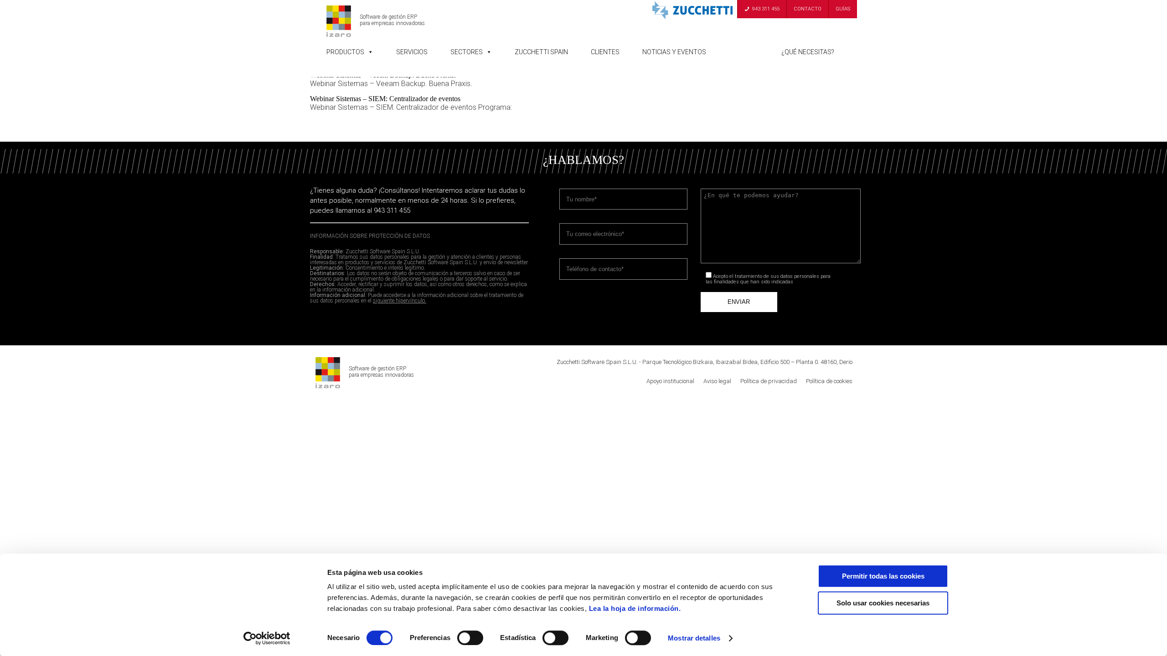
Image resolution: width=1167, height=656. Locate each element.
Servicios (412, 52)
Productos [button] (345, 52)
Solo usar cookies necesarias (883, 603)
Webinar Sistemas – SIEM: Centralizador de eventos (385, 98)
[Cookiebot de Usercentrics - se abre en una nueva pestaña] (267, 638)
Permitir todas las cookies (883, 576)
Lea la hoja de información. (635, 608)
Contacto (807, 9)
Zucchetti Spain (541, 52)
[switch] (470, 637)
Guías (843, 9)
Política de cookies (829, 381)
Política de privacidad (768, 381)
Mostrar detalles (694, 638)
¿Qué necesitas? (807, 52)
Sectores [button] (466, 52)
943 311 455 (766, 9)
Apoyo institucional (670, 381)
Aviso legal (717, 381)
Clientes (605, 52)
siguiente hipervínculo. (399, 300)
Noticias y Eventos (674, 52)
